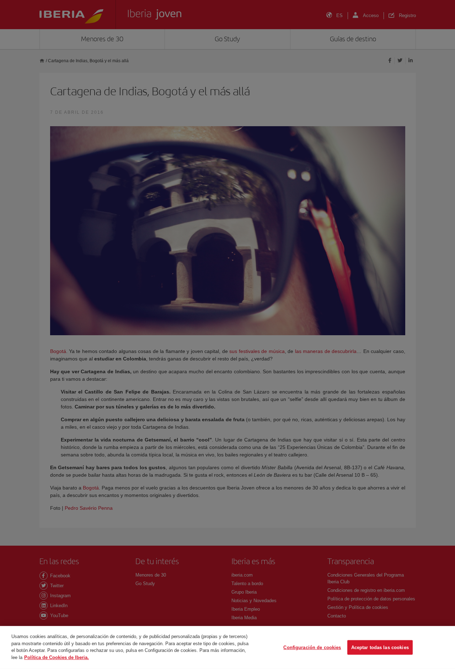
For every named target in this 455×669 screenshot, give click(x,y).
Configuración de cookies (312, 647)
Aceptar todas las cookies (380, 647)
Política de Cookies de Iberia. (56, 657)
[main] (227, 647)
